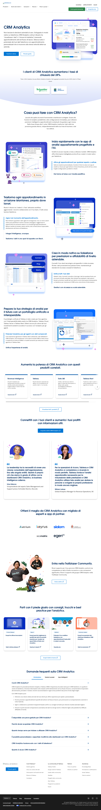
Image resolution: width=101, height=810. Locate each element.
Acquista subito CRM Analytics (49, 430)
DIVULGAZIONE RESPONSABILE (38, 803)
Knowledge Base (86, 766)
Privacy (26, 803)
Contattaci (78, 4)
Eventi (49, 786)
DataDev (50, 775)
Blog (20, 798)
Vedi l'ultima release (12, 647)
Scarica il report (34, 647)
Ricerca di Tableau (31, 775)
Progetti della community (54, 778)
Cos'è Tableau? (31, 764)
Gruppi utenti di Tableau (54, 769)
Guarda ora (57, 647)
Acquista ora (92, 9)
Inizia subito (58, 582)
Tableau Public (52, 766)
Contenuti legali (7, 803)
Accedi (95, 4)
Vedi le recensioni (83, 647)
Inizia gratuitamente (77, 9)
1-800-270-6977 (87, 4)
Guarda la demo (11, 54)
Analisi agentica (31, 766)
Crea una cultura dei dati (33, 769)
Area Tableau (51, 781)
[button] (97, 387)
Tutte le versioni (86, 775)
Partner (70, 764)
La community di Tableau (55, 764)
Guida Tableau (86, 772)
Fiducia (15, 798)
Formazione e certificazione (89, 769)
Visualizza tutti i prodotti (49, 409)
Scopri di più (11, 394)
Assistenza (85, 764)
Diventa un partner (72, 769)
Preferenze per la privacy (25, 805)
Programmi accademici (54, 784)
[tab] (37, 677)
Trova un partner (72, 766)
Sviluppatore (27, 798)
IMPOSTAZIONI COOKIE (8, 805)
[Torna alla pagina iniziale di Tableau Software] (9, 3)
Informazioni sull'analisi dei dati (35, 772)
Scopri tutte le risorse (49, 658)
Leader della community (54, 772)
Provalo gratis (27, 54)
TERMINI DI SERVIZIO (18, 803)
